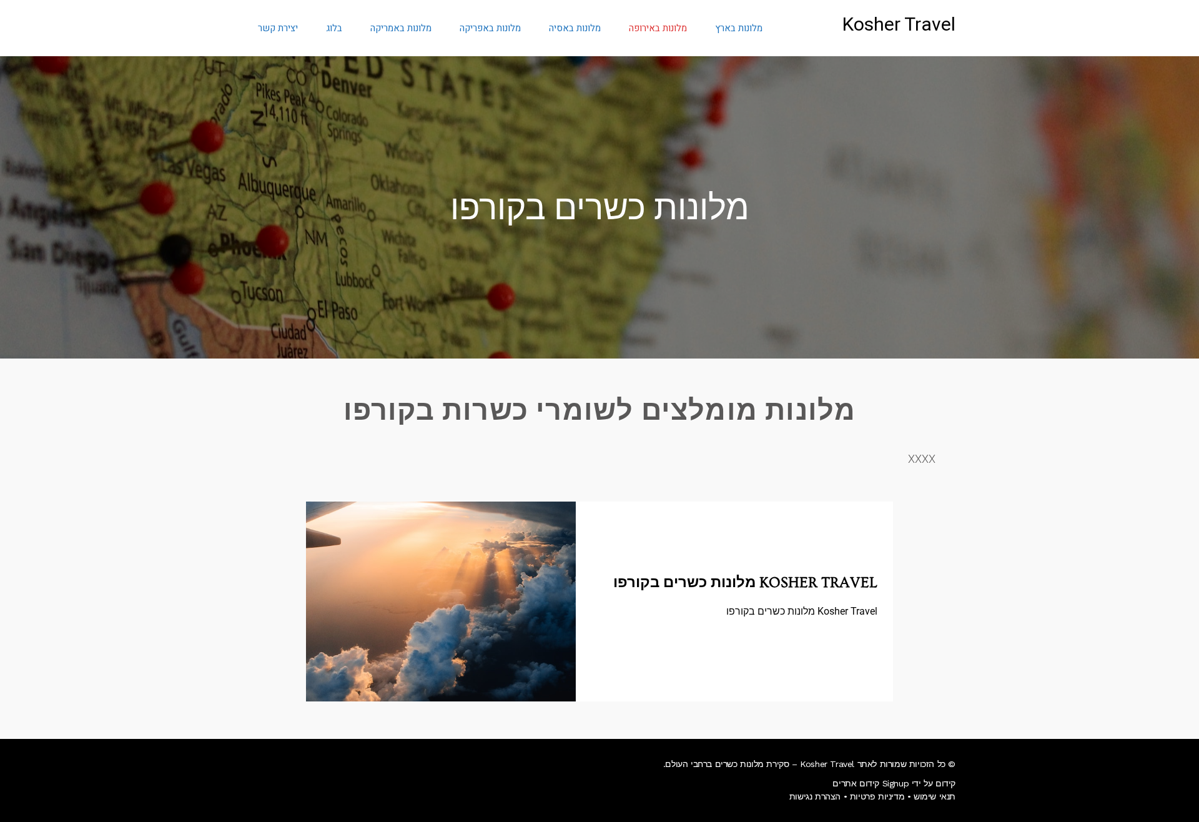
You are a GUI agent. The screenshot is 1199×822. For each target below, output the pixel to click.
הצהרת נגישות (815, 796)
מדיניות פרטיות (877, 796)
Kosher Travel (898, 25)
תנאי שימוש (934, 796)
